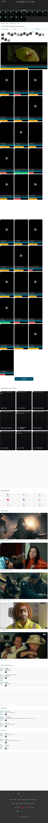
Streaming (2, 23)
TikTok (8, 505)
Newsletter (23, 505)
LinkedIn (24, 807)
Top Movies (4, 708)
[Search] (33, 1)
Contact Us (17, 803)
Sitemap (21, 803)
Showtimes (24, 799)
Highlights (24, 10)
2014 (18, 23)
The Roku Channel (13, 23)
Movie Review (7, 676)
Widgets (39, 505)
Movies (7, 23)
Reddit (26, 807)
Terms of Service (26, 803)
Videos (33, 799)
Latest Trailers (4, 511)
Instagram (20, 807)
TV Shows (15, 799)
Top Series (3, 730)
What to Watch (28, 799)
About (13, 803)
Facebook (15, 807)
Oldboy (2, 65)
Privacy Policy (32, 803)
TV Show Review (8, 670)
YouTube (22, 807)
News (36, 799)
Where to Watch (3, 145)
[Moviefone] (8, 2)
